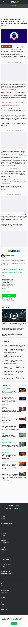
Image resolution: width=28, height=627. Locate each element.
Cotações (14, 5)
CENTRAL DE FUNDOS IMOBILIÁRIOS (8, 561)
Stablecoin (20, 272)
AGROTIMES (3, 611)
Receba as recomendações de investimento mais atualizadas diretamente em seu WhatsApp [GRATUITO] (13, 334)
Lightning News (12, 272)
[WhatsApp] (15, 509)
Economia (4, 433)
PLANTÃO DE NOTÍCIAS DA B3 (7, 573)
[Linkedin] (12, 509)
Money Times (5, 472)
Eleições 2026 (5, 424)
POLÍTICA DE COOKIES (5, 525)
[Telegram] (17, 509)
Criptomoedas (13, 269)
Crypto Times (20, 269)
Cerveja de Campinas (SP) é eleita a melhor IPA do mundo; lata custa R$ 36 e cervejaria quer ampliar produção (12, 411)
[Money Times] (14, 2)
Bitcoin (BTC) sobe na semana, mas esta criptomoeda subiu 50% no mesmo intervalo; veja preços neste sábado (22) (14, 362)
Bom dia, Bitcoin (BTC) (7, 442)
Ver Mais (24, 385)
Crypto (4, 17)
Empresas (4, 462)
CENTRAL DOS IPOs (5, 559)
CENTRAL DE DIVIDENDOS (6, 564)
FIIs (2, 585)
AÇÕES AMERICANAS (5, 590)
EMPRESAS (3, 535)
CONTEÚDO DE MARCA (5, 571)
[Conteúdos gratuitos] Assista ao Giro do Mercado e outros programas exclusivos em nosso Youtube (14, 324)
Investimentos (5, 452)
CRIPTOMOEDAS (4, 592)
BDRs (2, 588)
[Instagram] (8, 509)
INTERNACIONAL (4, 545)
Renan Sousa (6, 25)
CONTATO (3, 518)
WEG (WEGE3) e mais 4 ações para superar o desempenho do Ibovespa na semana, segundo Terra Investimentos (11, 400)
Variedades (4, 407)
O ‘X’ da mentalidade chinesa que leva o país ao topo (10, 419)
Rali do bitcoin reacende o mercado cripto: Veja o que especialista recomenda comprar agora (11, 391)
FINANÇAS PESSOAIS (5, 542)
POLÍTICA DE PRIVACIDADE (6, 523)
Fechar (14, 623)
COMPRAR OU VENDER (5, 568)
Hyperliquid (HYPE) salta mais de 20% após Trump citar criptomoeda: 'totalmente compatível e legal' (14, 373)
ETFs (2, 602)
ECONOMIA (3, 537)
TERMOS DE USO (4, 521)
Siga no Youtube (7, 46)
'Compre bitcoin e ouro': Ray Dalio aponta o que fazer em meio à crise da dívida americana (14, 356)
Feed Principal (5, 272)
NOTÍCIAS (3, 530)
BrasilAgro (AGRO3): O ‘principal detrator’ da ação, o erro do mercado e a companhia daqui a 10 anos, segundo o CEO (12, 466)
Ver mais (24, 341)
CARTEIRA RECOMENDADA (6, 557)
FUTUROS (3, 597)
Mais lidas (5, 341)
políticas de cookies (6, 621)
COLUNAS (3, 566)
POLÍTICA (3, 547)
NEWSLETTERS (4, 575)
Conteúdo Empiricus (6, 388)
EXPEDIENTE (3, 516)
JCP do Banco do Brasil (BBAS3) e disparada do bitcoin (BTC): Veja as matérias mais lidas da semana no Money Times (14, 476)
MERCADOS (3, 533)
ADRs (2, 599)
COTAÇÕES (3, 581)
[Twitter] (21, 509)
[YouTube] (10, 509)
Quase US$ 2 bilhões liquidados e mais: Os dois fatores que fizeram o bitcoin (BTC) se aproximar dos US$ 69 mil (14, 351)
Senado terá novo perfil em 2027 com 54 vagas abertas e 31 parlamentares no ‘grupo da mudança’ (11, 428)
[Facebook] (6, 508)
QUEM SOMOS (4, 514)
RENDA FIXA (3, 540)
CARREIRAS (3, 549)
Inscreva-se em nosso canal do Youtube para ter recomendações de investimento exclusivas (13, 329)
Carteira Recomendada (7, 397)
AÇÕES (2, 583)
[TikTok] (19, 509)
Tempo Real (4, 275)
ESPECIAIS (3, 552)
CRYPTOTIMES (4, 609)
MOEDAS (2, 595)
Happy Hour (4, 417)
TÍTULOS (2, 604)
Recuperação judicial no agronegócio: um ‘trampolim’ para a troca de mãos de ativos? (9, 437)
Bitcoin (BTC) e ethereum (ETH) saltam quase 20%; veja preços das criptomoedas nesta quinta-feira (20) (15, 367)
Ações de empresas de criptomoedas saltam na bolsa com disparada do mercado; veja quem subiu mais (14, 378)
